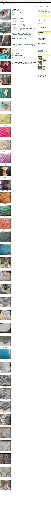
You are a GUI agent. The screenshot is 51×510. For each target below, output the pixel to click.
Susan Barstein (15, 10)
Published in (14, 12)
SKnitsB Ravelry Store (9, 3)
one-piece (30, 33)
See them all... (40, 70)
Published (14, 18)
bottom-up (14, 33)
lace (26, 33)
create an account (47, 1)
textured (14, 38)
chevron (19, 33)
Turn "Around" (44, 61)
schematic (14, 36)
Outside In (44, 66)
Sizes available (14, 28)
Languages (14, 31)
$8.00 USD (41, 11)
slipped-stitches (25, 36)
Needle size (14, 24)
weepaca (39, 34)
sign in (41, 1)
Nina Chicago (46, 50)
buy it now (28, 42)
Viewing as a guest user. (42, 6)
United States (46, 51)
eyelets (23, 33)
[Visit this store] (40, 51)
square (30, 36)
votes (47, 22)
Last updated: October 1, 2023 (42, 76)
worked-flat (19, 38)
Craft (13, 14)
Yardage (13, 27)
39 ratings (46, 27)
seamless (19, 36)
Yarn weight (14, 21)
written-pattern (25, 38)
